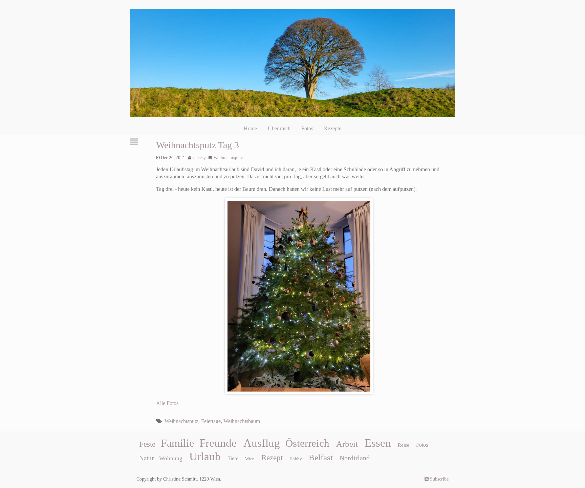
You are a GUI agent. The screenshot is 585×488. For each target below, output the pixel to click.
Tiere (233, 458)
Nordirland (355, 458)
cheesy (199, 157)
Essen (378, 443)
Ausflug (261, 443)
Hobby (295, 458)
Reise (403, 445)
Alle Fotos (167, 403)
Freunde (218, 443)
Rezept (272, 457)
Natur (146, 458)
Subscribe (439, 479)
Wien (250, 458)
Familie (177, 443)
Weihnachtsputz (228, 157)
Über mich (279, 128)
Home (250, 128)
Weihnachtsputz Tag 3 (197, 145)
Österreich (307, 443)
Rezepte (332, 128)
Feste (147, 444)
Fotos (307, 128)
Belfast (321, 457)
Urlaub (205, 456)
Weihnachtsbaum (241, 421)
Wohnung (170, 458)
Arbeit (347, 443)
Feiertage (211, 421)
